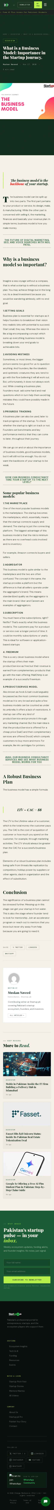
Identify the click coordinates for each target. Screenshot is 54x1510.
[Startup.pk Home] (6, 4)
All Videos (14, 1395)
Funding (13, 1355)
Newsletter (25, 5)
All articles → (17, 1015)
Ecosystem (15, 34)
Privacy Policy (13, 1501)
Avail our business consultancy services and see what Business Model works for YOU (27, 760)
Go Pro (38, 5)
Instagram (18, 1460)
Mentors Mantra (16, 1391)
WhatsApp (9, 954)
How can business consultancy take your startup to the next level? (26, 480)
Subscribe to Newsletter (27, 1280)
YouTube (36, 1460)
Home (5, 34)
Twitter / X (19, 1454)
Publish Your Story (17, 1421)
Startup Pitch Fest (17, 1381)
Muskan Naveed (19, 993)
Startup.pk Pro (16, 1417)
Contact (13, 1426)
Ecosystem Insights (18, 1346)
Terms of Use (27, 1501)
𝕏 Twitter (17, 947)
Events (12, 1365)
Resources (14, 1360)
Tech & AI (13, 1351)
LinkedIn (32, 947)
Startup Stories (16, 1386)
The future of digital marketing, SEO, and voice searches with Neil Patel (27, 242)
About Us (13, 1412)
